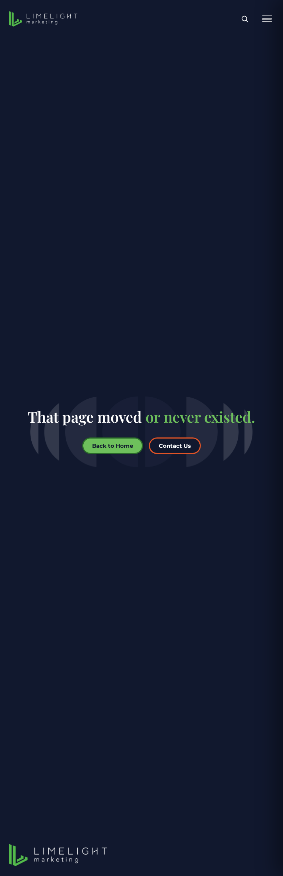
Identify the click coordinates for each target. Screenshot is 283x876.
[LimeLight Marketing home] (43, 19)
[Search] (244, 19)
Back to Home (112, 445)
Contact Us (175, 445)
